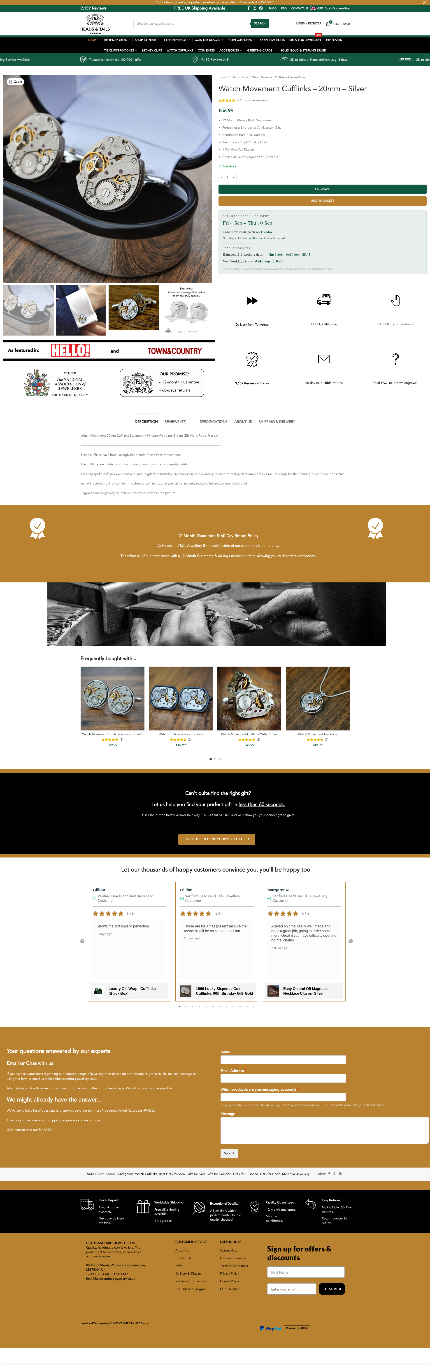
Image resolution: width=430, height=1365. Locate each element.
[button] (9, 312)
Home (222, 77)
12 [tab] (253, 1009)
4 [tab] (199, 1009)
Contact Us (183, 1258)
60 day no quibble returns (324, 383)
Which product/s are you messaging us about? (260, 1089)
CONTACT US (299, 8)
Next (351, 941)
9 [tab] (233, 1009)
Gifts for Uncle (239, 77)
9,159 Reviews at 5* (123, 60)
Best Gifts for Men (172, 1174)
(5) (326, 739)
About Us (182, 1250)
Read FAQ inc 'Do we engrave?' (395, 383)
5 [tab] (206, 1009)
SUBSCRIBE (331, 1289)
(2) (190, 739)
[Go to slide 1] (210, 759)
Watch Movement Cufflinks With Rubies (249, 734)
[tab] (146, 419)
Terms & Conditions (234, 1266)
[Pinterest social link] (261, 8)
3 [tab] (193, 1009)
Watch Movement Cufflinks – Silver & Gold (112, 734)
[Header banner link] (215, 2)
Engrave (322, 189)
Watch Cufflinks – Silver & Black (181, 734)
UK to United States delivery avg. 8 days (226, 60)
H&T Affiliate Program (191, 1289)
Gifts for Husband (245, 1174)
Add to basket (322, 201)
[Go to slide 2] (215, 759)
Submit (229, 1153)
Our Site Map (229, 1289)
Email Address (233, 1070)
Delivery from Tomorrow (252, 324)
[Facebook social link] (248, 8)
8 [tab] (226, 1009)
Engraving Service (233, 1258)
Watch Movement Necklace (317, 734)
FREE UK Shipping (324, 324)
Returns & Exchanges (190, 1281)
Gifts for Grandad (219, 1174)
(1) (121, 739)
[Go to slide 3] (219, 759)
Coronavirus (228, 1250)
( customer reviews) (332, 100)
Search (259, 23)
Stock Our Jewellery (337, 8)
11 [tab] (247, 1009)
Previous (82, 941)
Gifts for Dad (196, 1174)
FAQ (284, 8)
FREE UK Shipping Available (168, 8)
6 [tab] (213, 1009)
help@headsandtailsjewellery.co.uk (72, 1079)
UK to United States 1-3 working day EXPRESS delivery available (369, 60)
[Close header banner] (424, 2)
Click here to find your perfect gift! (217, 839)
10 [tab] (240, 1009)
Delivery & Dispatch (189, 1273)
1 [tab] (179, 1009)
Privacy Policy (229, 1273)
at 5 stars (252, 383)
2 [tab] (186, 1009)
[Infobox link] (105, 1211)
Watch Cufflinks (146, 1174)
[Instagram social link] (254, 8)
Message (229, 1114)
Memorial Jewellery (296, 1174)
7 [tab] (220, 1009)
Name (227, 1052)
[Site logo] (95, 23)
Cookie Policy (229, 1281)
